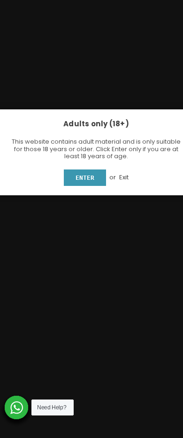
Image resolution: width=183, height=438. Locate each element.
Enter (85, 177)
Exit (124, 177)
